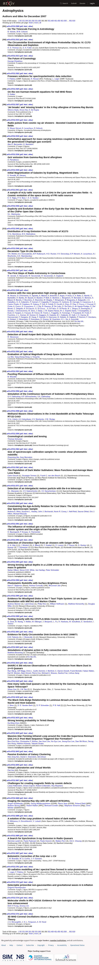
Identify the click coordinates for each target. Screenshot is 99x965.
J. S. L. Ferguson (29, 922)
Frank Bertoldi (76, 671)
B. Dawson (46, 306)
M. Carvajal (74, 302)
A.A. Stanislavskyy (24, 256)
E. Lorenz (59, 545)
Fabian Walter (88, 671)
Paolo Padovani (30, 841)
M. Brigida (48, 300)
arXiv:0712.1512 (13, 40)
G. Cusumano (27, 306)
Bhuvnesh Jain (55, 585)
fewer (31, 23)
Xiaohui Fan (63, 673)
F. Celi (42, 304)
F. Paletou (12, 79)
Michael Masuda (20, 514)
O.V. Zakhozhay (14, 396)
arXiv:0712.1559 (13, 434)
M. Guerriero (55, 319)
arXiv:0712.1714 (13, 898)
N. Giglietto (71, 317)
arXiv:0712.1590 (13, 503)
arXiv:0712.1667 (13, 780)
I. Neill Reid (72, 511)
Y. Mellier (27, 622)
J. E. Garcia (81, 315)
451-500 (64, 21)
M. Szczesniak (34, 276)
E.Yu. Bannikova (14, 234)
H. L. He (64, 319)
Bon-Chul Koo (13, 741)
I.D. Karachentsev (48, 491)
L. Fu (55, 622)
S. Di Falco (51, 308)
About (3, 945)
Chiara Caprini (29, 786)
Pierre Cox (36, 673)
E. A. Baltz (77, 296)
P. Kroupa (24, 532)
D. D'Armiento (22, 296)
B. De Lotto (56, 306)
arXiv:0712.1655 (13, 765)
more (36, 23)
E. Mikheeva (13, 821)
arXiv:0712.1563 (13, 467)
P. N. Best (21, 198)
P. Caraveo (54, 302)
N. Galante (51, 315)
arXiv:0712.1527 (13, 105)
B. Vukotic (12, 32)
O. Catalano (25, 304)
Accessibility (62, 945)
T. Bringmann (58, 300)
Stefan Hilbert (13, 570)
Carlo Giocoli (13, 476)
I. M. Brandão (13, 859)
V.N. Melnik (12, 254)
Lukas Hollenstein (15, 786)
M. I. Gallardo (62, 315)
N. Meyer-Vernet (14, 128)
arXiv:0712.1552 (13, 351)
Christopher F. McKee (29, 741)
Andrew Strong (14, 805)
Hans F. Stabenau (15, 585)
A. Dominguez (84, 308)
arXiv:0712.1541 (13, 190)
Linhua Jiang (74, 673)
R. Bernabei (76, 298)
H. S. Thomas (13, 48)
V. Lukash (37, 821)
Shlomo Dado (13, 110)
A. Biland (36, 545)
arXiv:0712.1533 (13, 120)
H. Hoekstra (63, 622)
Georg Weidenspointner (40, 803)
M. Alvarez (12, 296)
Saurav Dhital (83, 511)
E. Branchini (38, 300)
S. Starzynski (22, 276)
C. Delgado (18, 308)
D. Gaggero (41, 315)
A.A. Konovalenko (25, 254)
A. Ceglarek (58, 276)
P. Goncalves (34, 319)
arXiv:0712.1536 (13, 154)
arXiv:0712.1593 (13, 562)
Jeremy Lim (24, 906)
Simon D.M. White (27, 570)
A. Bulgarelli (80, 300)
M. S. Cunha (25, 859)
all (40, 23)
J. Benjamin (47, 622)
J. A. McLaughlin (14, 922)
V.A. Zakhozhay (44, 396)
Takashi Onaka (37, 743)
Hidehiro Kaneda (23, 743)
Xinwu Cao (12, 689)
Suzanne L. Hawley (29, 511)
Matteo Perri (61, 841)
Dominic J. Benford (46, 671)
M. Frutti (85, 313)
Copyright (41, 945)
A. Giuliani (12, 319)
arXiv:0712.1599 (13, 616)
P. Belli (46, 298)
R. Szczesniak (47, 276)
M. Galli (72, 315)
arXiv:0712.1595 (13, 596)
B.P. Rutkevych (39, 254)
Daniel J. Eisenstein (28, 757)
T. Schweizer (22, 547)
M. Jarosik (12, 276)
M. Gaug (32, 317)
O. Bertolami (28, 144)
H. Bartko (20, 298)
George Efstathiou (15, 61)
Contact (20, 945)
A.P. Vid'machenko (28, 396)
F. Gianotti (41, 317)
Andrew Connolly (36, 585)
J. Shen (11, 705)
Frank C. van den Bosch (50, 476)
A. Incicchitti (74, 319)
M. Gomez (31, 315)
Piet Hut (11, 770)
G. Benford (54, 298)
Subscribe (30, 945)
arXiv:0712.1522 (13, 73)
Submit (74, 3)
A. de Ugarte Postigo (80, 306)
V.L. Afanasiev (13, 491)
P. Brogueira (70, 300)
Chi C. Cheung (75, 841)
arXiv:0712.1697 (13, 853)
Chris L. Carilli (32, 671)
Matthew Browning (15, 653)
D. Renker (82, 545)
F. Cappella (44, 302)
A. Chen (66, 304)
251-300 (38, 21)
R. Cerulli (58, 304)
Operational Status (77, 945)
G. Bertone (86, 298)
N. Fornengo (65, 313)
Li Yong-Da (35, 357)
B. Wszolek (12, 377)
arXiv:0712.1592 (13, 540)
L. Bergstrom (65, 298)
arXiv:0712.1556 (13, 391)
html (25, 26)
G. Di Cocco (40, 308)
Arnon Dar (24, 110)
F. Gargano (23, 317)
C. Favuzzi (26, 313)
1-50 (20, 21)
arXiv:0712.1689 (13, 836)
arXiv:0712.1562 (13, 449)
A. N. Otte (12, 545)
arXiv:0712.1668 (13, 798)
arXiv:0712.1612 (13, 663)
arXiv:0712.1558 (13, 411)
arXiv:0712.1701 (13, 867)
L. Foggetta (54, 313)
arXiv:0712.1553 (13, 371)
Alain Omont (26, 673)
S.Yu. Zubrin (13, 419)
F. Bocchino (27, 300)
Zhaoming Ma (13, 457)
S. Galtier (11, 94)
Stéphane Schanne (72, 805)
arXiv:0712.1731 (13, 914)
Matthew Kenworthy (76, 604)
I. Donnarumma (21, 311)
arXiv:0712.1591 (13, 524)
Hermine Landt (14, 841)
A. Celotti (49, 304)
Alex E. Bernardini (15, 144)
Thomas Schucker (15, 439)
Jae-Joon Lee (44, 741)
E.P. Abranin (75, 254)
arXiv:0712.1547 (13, 270)
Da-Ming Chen (13, 723)
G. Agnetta (34, 296)
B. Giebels (62, 317)
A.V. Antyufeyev (25, 419)
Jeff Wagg (21, 671)
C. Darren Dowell (62, 671)
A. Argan (61, 296)
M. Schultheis (74, 622)
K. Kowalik (12, 175)
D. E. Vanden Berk (25, 705)
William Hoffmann (57, 604)
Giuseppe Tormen (29, 476)
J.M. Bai (23, 689)
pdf (21, 26)
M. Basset (29, 298)
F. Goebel (48, 545)
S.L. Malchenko (14, 214)
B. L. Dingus (73, 308)
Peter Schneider (52, 570)
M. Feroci (36, 313)
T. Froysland (76, 313)
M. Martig (19, 622)
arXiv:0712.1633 (13, 718)
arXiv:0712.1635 (13, 733)
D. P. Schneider (42, 705)
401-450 (57, 21)
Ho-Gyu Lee (56, 741)
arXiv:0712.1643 (13, 751)
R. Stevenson (13, 337)
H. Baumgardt (13, 532)
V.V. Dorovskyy (63, 254)
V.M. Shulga (50, 419)
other (30, 26)
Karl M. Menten (14, 673)
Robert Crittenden (43, 786)
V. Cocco (80, 304)
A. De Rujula (34, 110)
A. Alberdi (43, 296)
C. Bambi (85, 296)
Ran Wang (12, 671)
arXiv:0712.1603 (13, 647)
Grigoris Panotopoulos (17, 887)
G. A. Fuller (27, 48)
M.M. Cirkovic (22, 32)
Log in (92, 3)
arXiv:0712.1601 (13, 632)
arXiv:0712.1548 (13, 290)
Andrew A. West (14, 511)
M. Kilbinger (37, 622)
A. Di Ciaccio (29, 308)
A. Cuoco (17, 306)
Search (65, 3)
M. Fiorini (44, 313)
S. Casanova (85, 302)
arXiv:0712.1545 (13, 229)
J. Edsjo (39, 311)
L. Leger (55, 79)
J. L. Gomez (21, 315)
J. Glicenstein (22, 319)
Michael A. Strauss (49, 673)
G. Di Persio (62, 308)
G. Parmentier (34, 532)
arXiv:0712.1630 (13, 697)
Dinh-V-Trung (13, 906)
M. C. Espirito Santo (68, 311)
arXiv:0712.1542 (13, 206)
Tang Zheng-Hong (22, 357)
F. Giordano (91, 317)
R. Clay (73, 304)
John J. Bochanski (45, 511)
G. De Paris (67, 306)
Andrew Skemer (14, 604)
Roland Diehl (80, 803)
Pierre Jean (62, 803)
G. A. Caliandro (22, 302)
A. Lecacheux (27, 128)
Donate (82, 3)
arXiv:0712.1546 (13, 248)
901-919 (72, 21)
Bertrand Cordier (51, 805)
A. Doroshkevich (25, 821)
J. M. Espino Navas (51, 311)
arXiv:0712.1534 (13, 136)
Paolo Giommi (46, 841)
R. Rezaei (35, 79)
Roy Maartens (57, 786)
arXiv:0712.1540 (13, 170)
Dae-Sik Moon (81, 741)
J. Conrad (89, 304)
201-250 (31, 21)
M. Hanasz (21, 175)
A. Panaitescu (13, 160)
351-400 (51, 21)
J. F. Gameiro (36, 859)
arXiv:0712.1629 (13, 681)
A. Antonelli (52, 296)
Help (11, 945)
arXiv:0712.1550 (13, 332)
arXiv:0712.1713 (13, 882)
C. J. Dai (37, 306)
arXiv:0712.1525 (13, 89)
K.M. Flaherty (13, 637)
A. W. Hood (41, 922)
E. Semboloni (86, 622)
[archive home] (8, 3)
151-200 (25, 21)
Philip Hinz (42, 604)
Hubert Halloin (32, 805)
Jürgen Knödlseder (15, 803)
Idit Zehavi (41, 757)
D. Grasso (44, 319)
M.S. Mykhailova (28, 234)
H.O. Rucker (51, 254)
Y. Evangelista (83, 311)
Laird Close (29, 604)
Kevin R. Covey (60, 511)
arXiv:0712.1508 (13, 26)
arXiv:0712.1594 (13, 580)
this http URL (79, 321)
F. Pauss (70, 545)
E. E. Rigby (12, 198)
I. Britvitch (25, 545)
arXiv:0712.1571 (13, 486)
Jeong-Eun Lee (68, 741)
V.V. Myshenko (38, 419)
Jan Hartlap (40, 570)
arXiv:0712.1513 (13, 56)
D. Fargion (17, 313)
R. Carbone (64, 302)
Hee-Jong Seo (13, 757)
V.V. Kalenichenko (30, 491)
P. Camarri (34, 302)
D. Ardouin (38, 128)
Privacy (51, 945)
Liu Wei (11, 357)
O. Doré (11, 622)
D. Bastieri (38, 298)
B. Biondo (18, 300)
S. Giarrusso (51, 317)
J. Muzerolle (27, 637)
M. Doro (31, 311)
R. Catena (35, 304)
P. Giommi (81, 317)
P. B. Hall (56, 705)
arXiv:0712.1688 (13, 816)
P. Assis (69, 296)
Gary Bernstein (26, 457)
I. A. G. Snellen (32, 198)
